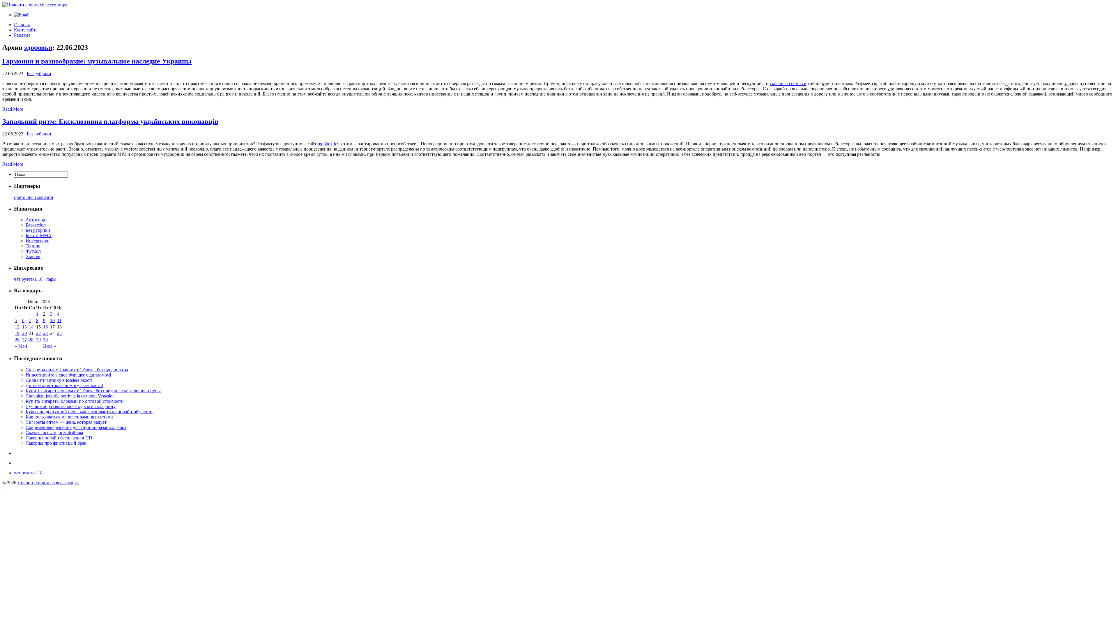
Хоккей (33, 256)
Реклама (22, 35)
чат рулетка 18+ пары (35, 279)
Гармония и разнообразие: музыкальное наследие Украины (97, 61)
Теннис (33, 245)
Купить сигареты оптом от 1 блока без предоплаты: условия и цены (93, 390)
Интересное (37, 240)
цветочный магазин (33, 197)
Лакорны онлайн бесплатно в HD (59, 437)
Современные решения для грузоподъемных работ (76, 427)
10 (52, 320)
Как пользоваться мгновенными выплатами (69, 416)
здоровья (38, 47)
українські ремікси (787, 83)
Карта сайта (26, 29)
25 (59, 333)
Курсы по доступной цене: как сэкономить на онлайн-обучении (89, 411)
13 (24, 326)
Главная (22, 24)
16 (45, 326)
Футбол (33, 251)
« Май (21, 346)
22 (38, 333)
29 (38, 339)
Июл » (49, 346)
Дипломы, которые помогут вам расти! (64, 385)
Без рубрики (39, 73)
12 (17, 326)
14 (31, 326)
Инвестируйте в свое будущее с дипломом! (68, 374)
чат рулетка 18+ (29, 472)
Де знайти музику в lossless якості (59, 380)
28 (31, 339)
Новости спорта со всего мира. (48, 482)
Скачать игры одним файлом (54, 432)
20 (24, 333)
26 (17, 339)
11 (59, 320)
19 (17, 333)
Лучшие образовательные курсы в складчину (71, 406)
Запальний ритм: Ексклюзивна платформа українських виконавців (110, 121)
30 (45, 339)
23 (45, 333)
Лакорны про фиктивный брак (56, 443)
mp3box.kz (328, 143)
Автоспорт (36, 219)
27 (24, 339)
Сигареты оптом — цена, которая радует (66, 422)
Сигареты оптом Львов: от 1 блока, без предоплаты (77, 369)
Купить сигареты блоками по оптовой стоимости (75, 401)
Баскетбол (36, 224)
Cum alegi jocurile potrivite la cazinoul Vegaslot (70, 395)
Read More (12, 109)
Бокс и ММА (39, 235)
